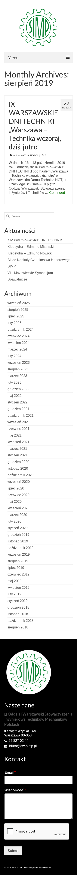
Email (10, 772)
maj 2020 (14, 501)
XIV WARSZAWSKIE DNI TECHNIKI (35, 240)
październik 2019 (20, 548)
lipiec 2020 (15, 488)
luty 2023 (14, 382)
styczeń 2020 (17, 528)
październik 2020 (20, 475)
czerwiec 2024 (18, 336)
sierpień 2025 (17, 309)
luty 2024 (14, 356)
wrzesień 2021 (18, 422)
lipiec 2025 (15, 316)
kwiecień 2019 (18, 587)
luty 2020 (14, 521)
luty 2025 (14, 323)
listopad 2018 (17, 614)
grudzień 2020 (18, 462)
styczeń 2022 (17, 402)
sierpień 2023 (17, 369)
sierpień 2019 (17, 561)
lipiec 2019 (15, 568)
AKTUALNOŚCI (29, 155)
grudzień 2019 (18, 534)
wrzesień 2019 (18, 554)
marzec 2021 (17, 448)
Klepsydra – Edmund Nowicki (29, 253)
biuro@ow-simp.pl (22, 746)
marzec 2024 (17, 349)
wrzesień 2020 (18, 482)
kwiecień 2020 (18, 508)
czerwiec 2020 (18, 495)
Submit (13, 851)
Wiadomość (15, 790)
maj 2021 (14, 435)
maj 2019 (14, 581)
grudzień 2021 (18, 409)
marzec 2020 (17, 515)
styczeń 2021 (17, 455)
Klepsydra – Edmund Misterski (30, 246)
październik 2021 (20, 415)
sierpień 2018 (17, 627)
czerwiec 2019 (18, 574)
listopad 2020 (17, 468)
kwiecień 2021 (18, 442)
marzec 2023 (17, 376)
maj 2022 (14, 395)
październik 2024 (20, 329)
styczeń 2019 (17, 601)
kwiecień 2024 (18, 343)
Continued (57, 192)
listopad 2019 (17, 541)
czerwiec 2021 (18, 429)
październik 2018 (20, 620)
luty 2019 (14, 594)
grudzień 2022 (18, 389)
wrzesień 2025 (18, 303)
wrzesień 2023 (18, 362)
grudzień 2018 (18, 607)
